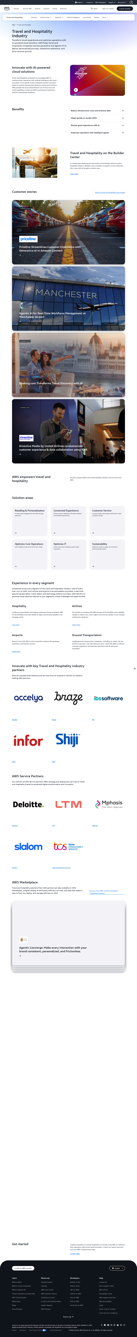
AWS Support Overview (107, 1297)
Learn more (74, 174)
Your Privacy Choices (35, 1330)
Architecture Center (48, 1297)
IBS (93, 720)
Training (44, 1286)
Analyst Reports (46, 1305)
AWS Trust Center (47, 1290)
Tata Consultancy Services (61, 868)
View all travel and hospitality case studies (110, 192)
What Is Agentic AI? (19, 1290)
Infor (13, 762)
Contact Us (103, 1282)
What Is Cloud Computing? (21, 1286)
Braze (54, 720)
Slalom (14, 868)
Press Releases (17, 1309)
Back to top (67, 1317)
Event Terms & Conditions (108, 1313)
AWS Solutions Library (49, 1294)
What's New (16, 1301)
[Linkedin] (108, 1325)
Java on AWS (74, 1297)
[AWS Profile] (131, 2)
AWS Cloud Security (19, 1297)
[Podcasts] (121, 1325)
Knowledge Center (105, 1294)
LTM (53, 826)
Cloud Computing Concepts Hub (23, 1294)
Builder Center (75, 1282)
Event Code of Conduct (107, 1309)
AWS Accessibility (105, 1301)
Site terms (23, 1330)
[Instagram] (111, 1325)
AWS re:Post (103, 1290)
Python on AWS (75, 1294)
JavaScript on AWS (76, 1305)
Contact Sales (75, 1254)
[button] (27, 8)
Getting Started (46, 1282)
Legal (101, 1305)
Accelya (14, 720)
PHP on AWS (74, 1301)
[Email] (124, 1325)
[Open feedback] (135, 668)
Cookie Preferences (55, 1330)
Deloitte (15, 826)
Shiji (53, 762)
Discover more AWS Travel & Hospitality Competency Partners (103, 892)
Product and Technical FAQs (51, 1301)
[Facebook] (105, 1325)
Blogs (14, 1305)
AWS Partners (46, 1309)
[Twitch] (114, 1325)
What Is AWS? (17, 1282)
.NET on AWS (74, 1290)
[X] (101, 1325)
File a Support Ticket (106, 1286)
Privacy (14, 1330)
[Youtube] (118, 1325)
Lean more (15, 625)
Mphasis (95, 826)
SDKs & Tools (75, 1286)
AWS (13, 25)
